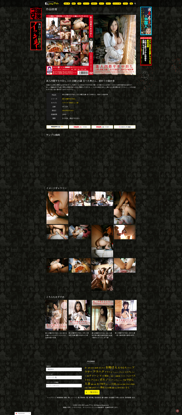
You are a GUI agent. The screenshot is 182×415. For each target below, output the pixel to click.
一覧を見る (93, 392)
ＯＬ (127, 387)
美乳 (116, 388)
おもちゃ (102, 368)
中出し (130, 379)
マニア (101, 3)
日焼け (86, 388)
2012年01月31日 (68, 110)
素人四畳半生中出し (69, 99)
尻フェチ (108, 384)
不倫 (124, 380)
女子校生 (101, 384)
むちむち (122, 367)
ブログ (125, 3)
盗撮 (113, 388)
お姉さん (94, 3)
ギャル (121, 372)
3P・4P (87, 368)
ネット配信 (103, 376)
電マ (123, 388)
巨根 (121, 384)
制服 (92, 384)
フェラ (128, 376)
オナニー (117, 372)
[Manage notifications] (177, 410)
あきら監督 (94, 368)
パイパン (123, 376)
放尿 (124, 384)
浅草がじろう (96, 388)
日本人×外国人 (130, 384)
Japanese (21, 413)
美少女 (119, 388)
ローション (119, 380)
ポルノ (108, 3)
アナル (129, 368)
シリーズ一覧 (116, 3)
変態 (95, 384)
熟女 (74, 3)
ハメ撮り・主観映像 (114, 376)
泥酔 (90, 388)
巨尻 (118, 384)
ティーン (86, 3)
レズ (115, 380)
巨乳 (114, 384)
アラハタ (65, 103)
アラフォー (109, 372)
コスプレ (128, 372)
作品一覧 (67, 3)
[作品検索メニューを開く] (135, 3)
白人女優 (108, 388)
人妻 (79, 3)
